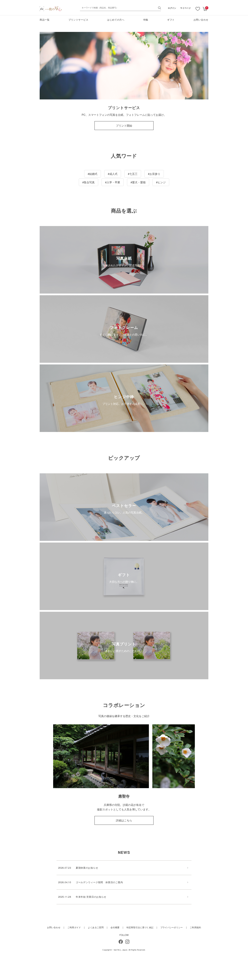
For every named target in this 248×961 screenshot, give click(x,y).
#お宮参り (154, 174)
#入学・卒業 (112, 182)
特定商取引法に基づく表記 (140, 927)
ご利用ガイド (74, 927)
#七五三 (132, 174)
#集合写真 (88, 182)
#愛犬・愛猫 (138, 182)
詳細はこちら (124, 820)
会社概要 (115, 927)
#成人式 (112, 174)
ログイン (172, 7)
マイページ (185, 7)
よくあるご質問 (96, 927)
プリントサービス (78, 19)
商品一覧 (45, 19)
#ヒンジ (161, 182)
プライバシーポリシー (171, 927)
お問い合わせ (201, 19)
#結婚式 (92, 174)
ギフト (171, 19)
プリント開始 (124, 125)
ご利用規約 (195, 927)
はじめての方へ (116, 19)
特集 (145, 19)
